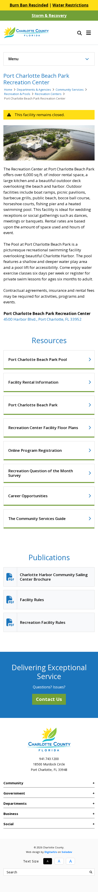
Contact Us (49, 699)
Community (13, 783)
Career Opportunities (28, 495)
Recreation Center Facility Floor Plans (43, 427)
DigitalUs (50, 852)
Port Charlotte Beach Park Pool (37, 359)
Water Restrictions (70, 5)
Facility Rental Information (33, 382)
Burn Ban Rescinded (29, 5)
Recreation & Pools (17, 94)
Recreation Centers (48, 94)
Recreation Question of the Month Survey (40, 473)
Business (10, 813)
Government (14, 793)
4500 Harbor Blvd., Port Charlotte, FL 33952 (42, 319)
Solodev (67, 852)
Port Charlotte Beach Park (32, 404)
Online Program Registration (35, 450)
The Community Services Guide (37, 518)
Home (8, 89)
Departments (15, 803)
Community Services (70, 89)
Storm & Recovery (49, 15)
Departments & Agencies (34, 89)
